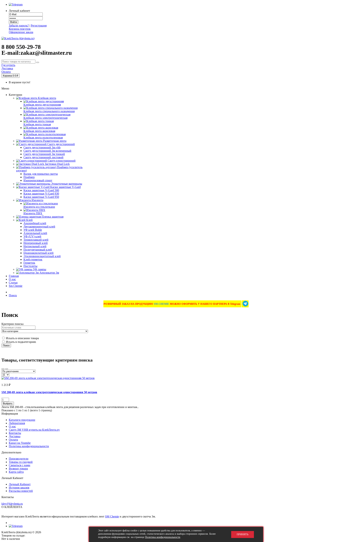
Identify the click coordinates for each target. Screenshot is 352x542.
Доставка (14, 436)
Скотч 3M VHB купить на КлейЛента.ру (34, 429)
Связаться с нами (19, 465)
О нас (12, 426)
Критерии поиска (12, 323)
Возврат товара (18, 468)
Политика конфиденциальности (29, 446)
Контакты (15, 433)
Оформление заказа (21, 32)
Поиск (13, 295)
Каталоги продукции (22, 419)
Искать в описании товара (22, 338)
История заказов (19, 487)
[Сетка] (2, 368)
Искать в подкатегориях (20, 341)
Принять (242, 534)
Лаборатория (17, 423)
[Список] (6, 368)
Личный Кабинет (20, 484)
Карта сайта (16, 471)
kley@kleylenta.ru (12, 503)
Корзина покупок (20, 28)
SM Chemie (112, 516)
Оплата (13, 439)
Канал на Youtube (20, 442)
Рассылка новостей (21, 490)
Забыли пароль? (19, 25)
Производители (18, 458)
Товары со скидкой (21, 461)
